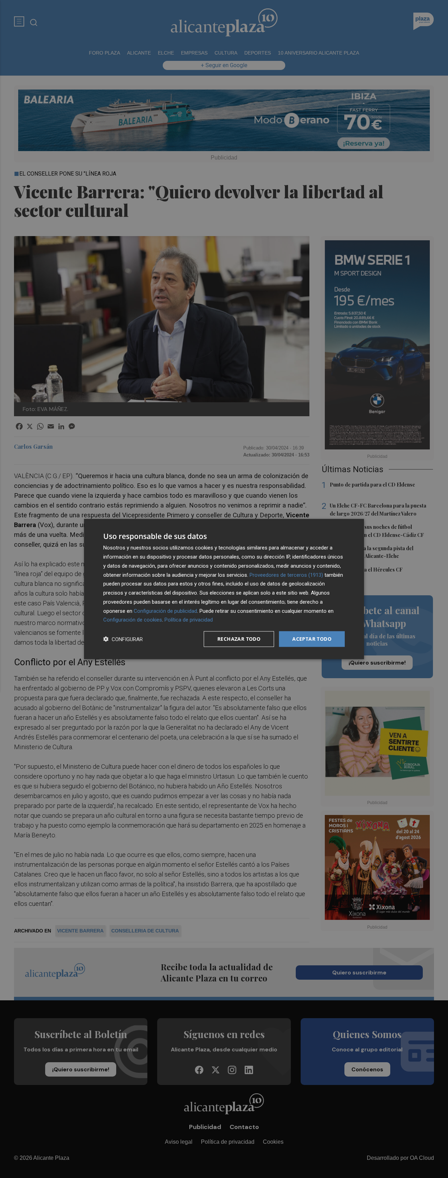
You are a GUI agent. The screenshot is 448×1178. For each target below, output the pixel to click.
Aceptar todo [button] (311, 639)
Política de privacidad (188, 620)
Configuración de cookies (132, 620)
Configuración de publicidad (165, 611)
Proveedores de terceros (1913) (286, 575)
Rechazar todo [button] (238, 639)
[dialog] (224, 589)
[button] (123, 639)
